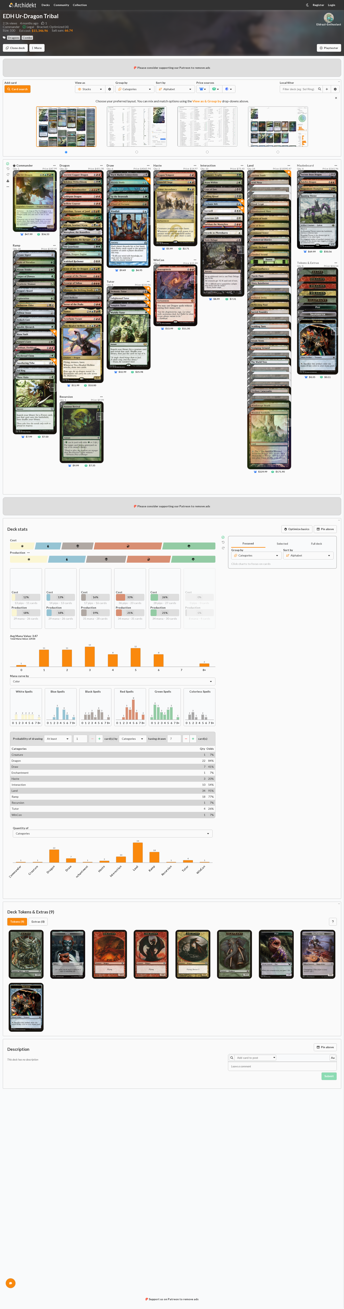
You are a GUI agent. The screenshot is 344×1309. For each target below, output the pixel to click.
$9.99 (76, 465)
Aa (333, 1057)
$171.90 (280, 471)
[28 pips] (188, 545)
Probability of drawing (28, 738)
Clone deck (17, 48)
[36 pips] (128, 545)
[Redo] (8, 174)
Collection (80, 5)
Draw (68, 868)
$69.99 (312, 251)
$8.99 (216, 298)
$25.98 (139, 371)
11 (44, 648)
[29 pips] (29, 559)
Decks (46, 5)
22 (54, 848)
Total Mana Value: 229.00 (22, 639)
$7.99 (29, 436)
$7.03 (45, 436)
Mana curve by (19, 676)
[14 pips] (48, 545)
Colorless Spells (200, 691)
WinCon (201, 869)
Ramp (152, 868)
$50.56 (328, 251)
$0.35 (312, 377)
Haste (101, 869)
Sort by (160, 82)
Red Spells (127, 691)
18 (154, 850)
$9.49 (123, 270)
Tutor (185, 868)
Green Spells (163, 691)
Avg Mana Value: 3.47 (24, 636)
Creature (33, 870)
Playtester (331, 48)
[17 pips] (77, 545)
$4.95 (139, 270)
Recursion (166, 870)
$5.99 (169, 248)
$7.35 (92, 465)
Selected (282, 543)
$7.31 (233, 298)
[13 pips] (22, 545)
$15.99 (169, 328)
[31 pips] (106, 559)
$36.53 (45, 234)
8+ (204, 670)
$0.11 (327, 377)
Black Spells (93, 691)
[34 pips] (148, 559)
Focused (248, 543)
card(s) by (110, 738)
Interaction (115, 871)
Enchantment (81, 872)
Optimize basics (298, 529)
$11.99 (75, 385)
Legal (30, 27)
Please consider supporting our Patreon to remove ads (173, 67)
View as (80, 82)
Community (61, 5)
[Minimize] (339, 81)
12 (135, 646)
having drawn (157, 738)
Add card (10, 82)
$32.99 (122, 371)
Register (318, 5)
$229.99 (262, 471)
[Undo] (8, 168)
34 (138, 841)
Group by (121, 82)
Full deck (316, 543)
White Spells (24, 691)
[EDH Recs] (8, 181)
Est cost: (33, 30)
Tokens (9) (17, 921)
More (38, 48)
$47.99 (28, 234)
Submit (329, 1076)
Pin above (327, 529)
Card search (20, 89)
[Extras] (7, 186)
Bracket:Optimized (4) (53, 27)
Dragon (50, 869)
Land (135, 868)
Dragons (13, 37)
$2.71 (186, 248)
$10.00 (92, 385)
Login (331, 5)
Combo (27, 37)
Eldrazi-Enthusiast (328, 24)
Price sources (202, 82)
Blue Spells (58, 691)
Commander (15, 871)
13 (90, 645)
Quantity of (20, 828)
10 (121, 855)
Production (17, 552)
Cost (13, 540)
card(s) (202, 738)
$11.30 (186, 328)
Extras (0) (38, 921)
